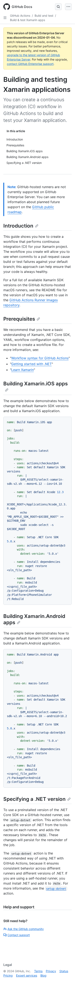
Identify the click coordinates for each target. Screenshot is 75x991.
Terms (38, 971)
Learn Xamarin (22, 370)
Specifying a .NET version (34, 799)
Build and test (44, 15)
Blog (43, 975)
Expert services (26, 975)
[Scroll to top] (66, 982)
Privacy (51, 971)
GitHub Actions (20, 15)
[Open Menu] (68, 6)
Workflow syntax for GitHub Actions (40, 358)
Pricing (8, 975)
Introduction (18, 226)
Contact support (19, 935)
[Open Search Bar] (58, 6)
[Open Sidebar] (5, 17)
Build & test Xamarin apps (27, 20)
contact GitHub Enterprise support (30, 64)
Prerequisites (19, 319)
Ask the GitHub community (26, 929)
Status (63, 971)
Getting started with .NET (31, 364)
